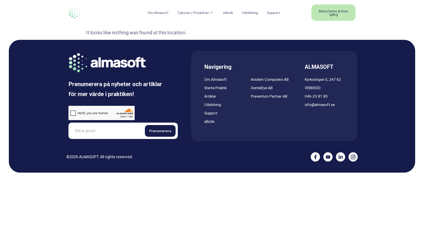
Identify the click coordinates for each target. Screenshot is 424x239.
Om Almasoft (158, 12)
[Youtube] (328, 157)
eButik (228, 12)
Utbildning (250, 12)
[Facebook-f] (315, 157)
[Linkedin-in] (340, 157)
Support (273, 12)
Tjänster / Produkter (193, 12)
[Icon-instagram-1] (353, 157)
